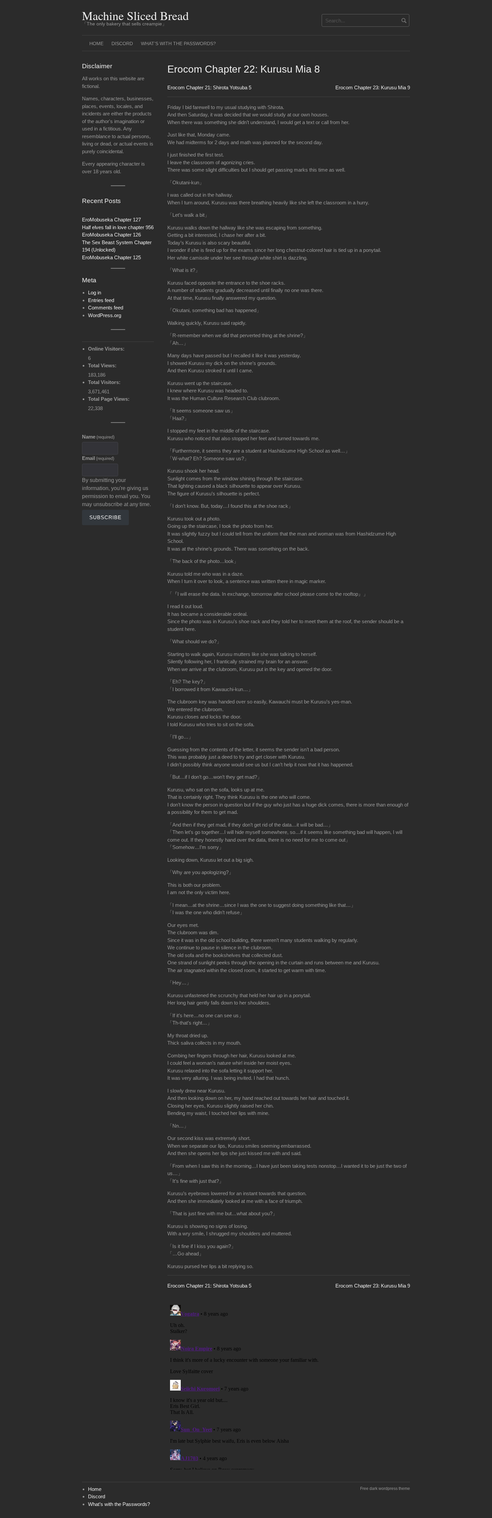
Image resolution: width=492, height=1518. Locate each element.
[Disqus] (288, 1385)
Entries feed (101, 300)
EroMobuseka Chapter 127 (111, 219)
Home (96, 43)
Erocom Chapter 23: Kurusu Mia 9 (372, 87)
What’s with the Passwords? (178, 43)
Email (98, 458)
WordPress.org (104, 315)
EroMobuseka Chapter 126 (111, 235)
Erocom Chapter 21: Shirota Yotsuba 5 (209, 87)
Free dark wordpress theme (385, 1488)
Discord (122, 43)
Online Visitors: (107, 349)
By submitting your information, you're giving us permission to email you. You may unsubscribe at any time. (116, 492)
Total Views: (103, 365)
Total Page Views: (109, 399)
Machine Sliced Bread (135, 15)
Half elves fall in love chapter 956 (118, 227)
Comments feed (105, 307)
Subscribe (105, 517)
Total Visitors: (105, 382)
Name (98, 437)
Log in (94, 292)
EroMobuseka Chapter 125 (111, 257)
